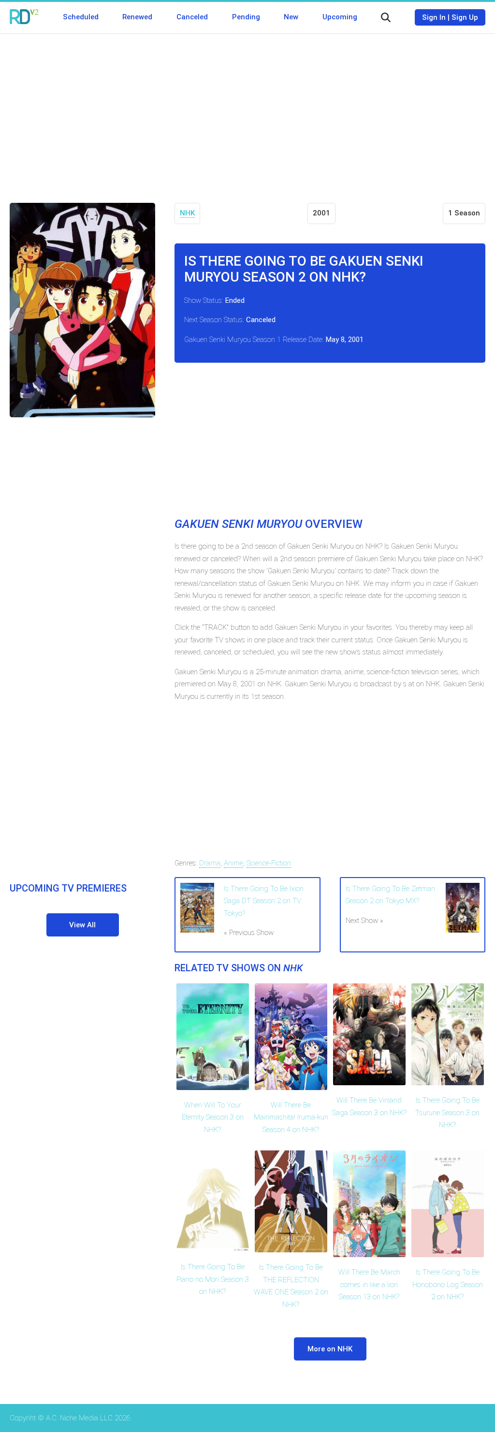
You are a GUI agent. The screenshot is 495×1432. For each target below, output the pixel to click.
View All (82, 925)
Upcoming (339, 17)
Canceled (192, 17)
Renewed (137, 17)
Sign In (434, 17)
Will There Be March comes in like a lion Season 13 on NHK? (369, 1284)
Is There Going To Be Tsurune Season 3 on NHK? (447, 1112)
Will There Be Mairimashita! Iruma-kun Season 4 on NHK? (291, 1117)
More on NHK (329, 1349)
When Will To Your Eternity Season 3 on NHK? (213, 1117)
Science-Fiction (269, 863)
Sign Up (464, 17)
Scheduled (81, 17)
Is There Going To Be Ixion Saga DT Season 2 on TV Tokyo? (264, 901)
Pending (246, 17)
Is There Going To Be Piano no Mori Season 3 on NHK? (212, 1279)
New (291, 17)
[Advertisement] (247, 111)
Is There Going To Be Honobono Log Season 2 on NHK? (447, 1284)
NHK (187, 213)
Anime (233, 863)
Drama (209, 863)
